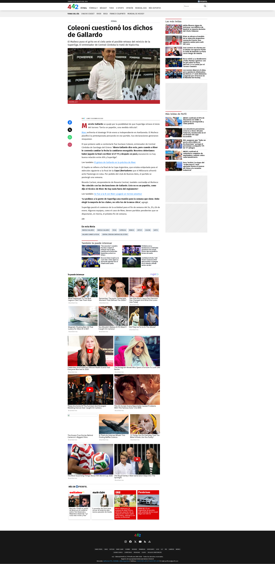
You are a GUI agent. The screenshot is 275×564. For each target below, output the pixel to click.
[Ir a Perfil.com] (202, 2)
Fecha (114, 230)
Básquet (103, 8)
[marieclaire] (102, 493)
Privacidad (137, 552)
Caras (106, 549)
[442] (137, 535)
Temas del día (73, 14)
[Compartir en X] (70, 130)
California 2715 (107, 561)
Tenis (111, 8)
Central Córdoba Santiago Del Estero (115, 234)
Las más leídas (173, 21)
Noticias (112, 549)
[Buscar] (205, 6)
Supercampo (150, 549)
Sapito (156, 230)
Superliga (122, 230)
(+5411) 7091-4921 (142, 561)
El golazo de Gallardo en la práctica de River (115, 162)
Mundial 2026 (141, 8)
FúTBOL (114, 21)
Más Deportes (155, 8)
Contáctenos (128, 552)
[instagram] (126, 542)
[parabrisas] (148, 493)
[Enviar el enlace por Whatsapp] (70, 137)
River (99, 14)
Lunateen (171, 549)
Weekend (134, 549)
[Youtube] (140, 542)
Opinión (129, 8)
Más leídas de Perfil (176, 113)
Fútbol (84, 8)
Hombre (127, 549)
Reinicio (131, 230)
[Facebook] (130, 541)
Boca (105, 14)
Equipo (144, 552)
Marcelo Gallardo (88, 230)
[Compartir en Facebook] (70, 122)
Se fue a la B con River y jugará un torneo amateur (118, 194)
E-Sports (120, 8)
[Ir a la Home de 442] (73, 8)
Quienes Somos (118, 552)
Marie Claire (119, 549)
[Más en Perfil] (81, 486)
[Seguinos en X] (135, 542)
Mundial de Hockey (136, 14)
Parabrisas (142, 549)
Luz (162, 549)
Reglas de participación (154, 552)
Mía (166, 549)
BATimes (178, 549)
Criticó (139, 230)
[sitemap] (149, 542)
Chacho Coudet (87, 14)
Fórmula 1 (93, 8)
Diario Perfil (98, 549)
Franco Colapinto (117, 14)
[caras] (125, 493)
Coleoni (147, 230)
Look (157, 549)
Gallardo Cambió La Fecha (90, 234)
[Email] (70, 145)
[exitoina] (79, 493)
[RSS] (145, 542)
